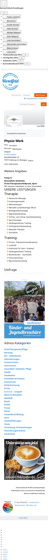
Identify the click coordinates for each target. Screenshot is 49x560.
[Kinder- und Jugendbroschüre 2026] (24, 309)
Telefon (30, 161)
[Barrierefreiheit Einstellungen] (3, 3)
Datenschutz (20, 505)
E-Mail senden (10, 154)
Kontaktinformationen (16, 133)
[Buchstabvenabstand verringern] (25, 63)
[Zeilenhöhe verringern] (18, 60)
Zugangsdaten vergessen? (36, 98)
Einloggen (41, 95)
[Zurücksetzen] (2, 13)
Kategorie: (7, 178)
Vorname (13, 145)
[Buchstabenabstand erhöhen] (28, 63)
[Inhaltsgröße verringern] (23, 54)
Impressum (34, 502)
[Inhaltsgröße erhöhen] (27, 54)
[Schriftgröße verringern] (19, 57)
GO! (43, 104)
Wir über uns (31, 505)
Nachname (16, 149)
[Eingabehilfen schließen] (6, 12)
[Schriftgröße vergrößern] (23, 57)
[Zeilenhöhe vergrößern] (22, 60)
